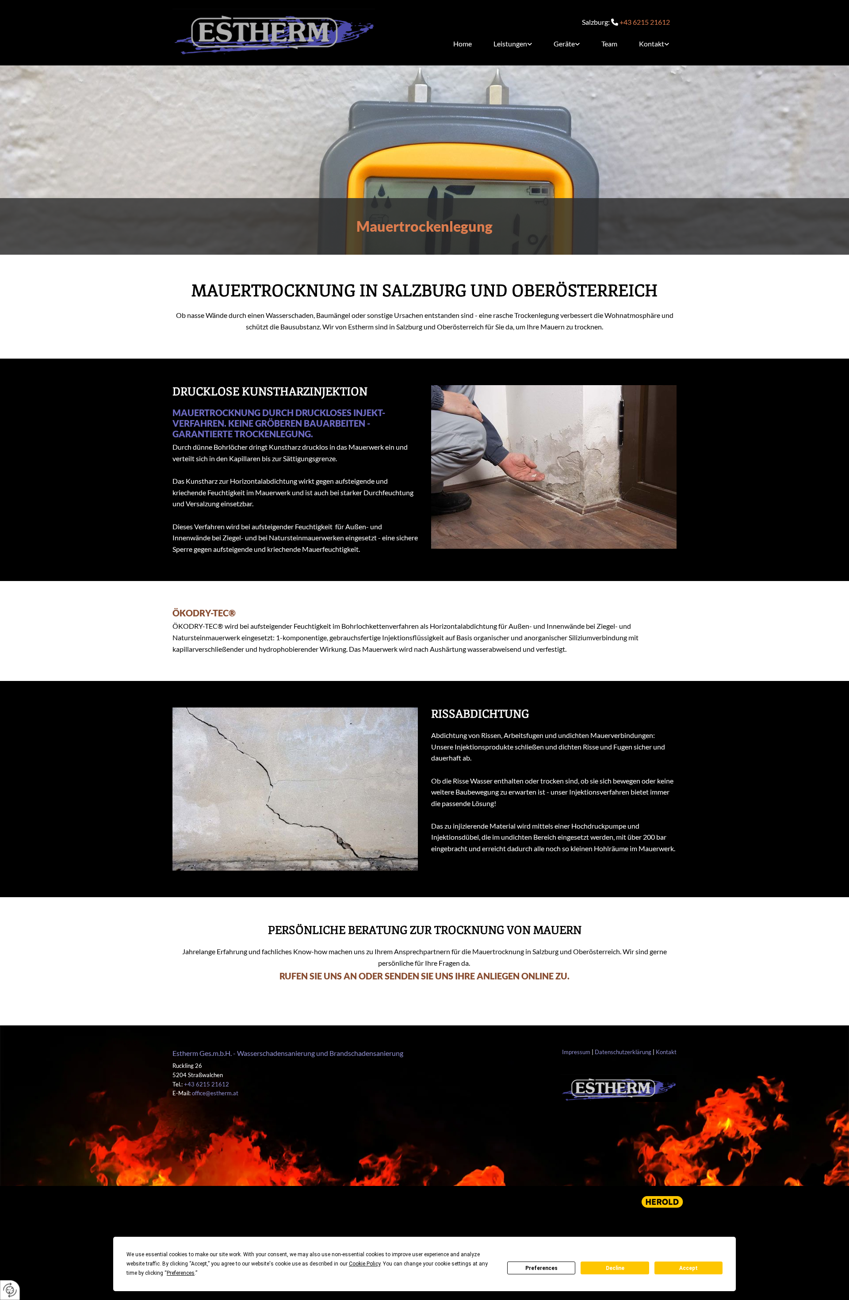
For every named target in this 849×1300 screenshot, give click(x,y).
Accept (688, 1268)
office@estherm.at (215, 1093)
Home (462, 43)
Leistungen (510, 43)
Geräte (564, 43)
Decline (615, 1268)
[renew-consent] (10, 1290)
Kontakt (651, 43)
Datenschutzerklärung (623, 1051)
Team (609, 43)
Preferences (541, 1268)
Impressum (576, 1051)
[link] (509, 43)
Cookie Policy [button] (364, 1264)
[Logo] (273, 33)
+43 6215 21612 (645, 22)
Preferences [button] (181, 1273)
